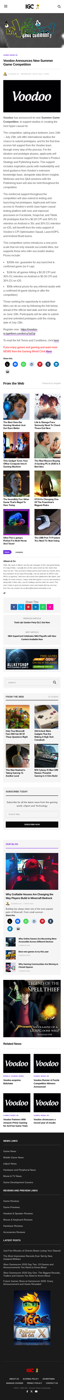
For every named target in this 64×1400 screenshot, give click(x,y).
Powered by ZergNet (51, 383)
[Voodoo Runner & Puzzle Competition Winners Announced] (47, 1063)
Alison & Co (13, 74)
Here (49, 351)
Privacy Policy (34, 1383)
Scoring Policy (31, 1379)
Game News (9, 1151)
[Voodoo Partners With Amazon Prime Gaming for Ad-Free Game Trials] (16, 1102)
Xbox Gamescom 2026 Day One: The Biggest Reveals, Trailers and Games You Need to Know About (31, 1274)
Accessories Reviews (14, 1232)
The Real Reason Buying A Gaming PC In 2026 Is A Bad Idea (47, 463)
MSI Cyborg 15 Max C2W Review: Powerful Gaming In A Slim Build (46, 773)
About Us (14, 1379)
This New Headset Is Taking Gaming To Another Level (15, 773)
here (56, 340)
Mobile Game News (13, 1157)
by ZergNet (53, 697)
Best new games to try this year (34, 951)
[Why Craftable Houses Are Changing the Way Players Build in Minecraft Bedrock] (32, 871)
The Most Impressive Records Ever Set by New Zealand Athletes (27, 1257)
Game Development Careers (18, 1182)
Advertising (49, 1379)
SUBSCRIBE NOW (32, 824)
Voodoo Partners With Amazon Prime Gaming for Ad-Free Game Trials (15, 1122)
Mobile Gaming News (13, 1076)
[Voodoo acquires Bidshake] (16, 1063)
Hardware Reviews (13, 1226)
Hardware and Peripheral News (19, 1170)
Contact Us (52, 1383)
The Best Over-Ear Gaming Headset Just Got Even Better (14, 425)
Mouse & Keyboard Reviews (17, 1219)
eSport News (10, 1163)
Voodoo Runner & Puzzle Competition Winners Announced (46, 1083)
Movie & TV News (12, 1176)
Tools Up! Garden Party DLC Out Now (32, 622)
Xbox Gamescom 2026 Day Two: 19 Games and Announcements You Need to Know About (28, 1266)
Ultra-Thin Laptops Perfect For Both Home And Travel (15, 540)
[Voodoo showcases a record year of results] (47, 1102)
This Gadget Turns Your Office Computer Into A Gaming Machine (15, 463)
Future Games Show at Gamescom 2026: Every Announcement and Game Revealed (28, 1282)
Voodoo (19, 552)
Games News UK (10, 55)
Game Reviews (11, 1201)
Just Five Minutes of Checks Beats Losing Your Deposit (32, 1250)
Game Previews (11, 1207)
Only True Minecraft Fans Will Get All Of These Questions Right (17, 734)
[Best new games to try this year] (11, 954)
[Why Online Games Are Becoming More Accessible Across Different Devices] (11, 941)
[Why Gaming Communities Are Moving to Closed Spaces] (11, 967)
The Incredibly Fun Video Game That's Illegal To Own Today (16, 502)
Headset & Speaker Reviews (18, 1213)
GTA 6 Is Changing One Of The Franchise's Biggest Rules (46, 502)
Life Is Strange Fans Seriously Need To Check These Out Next (47, 425)
